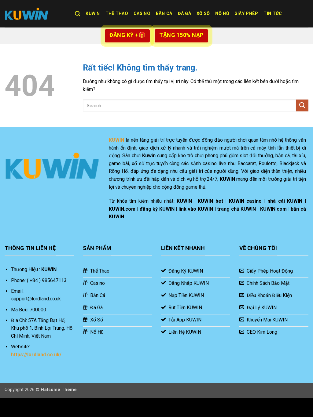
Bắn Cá (164, 13)
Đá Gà (184, 13)
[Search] (77, 14)
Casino (142, 13)
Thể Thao (116, 13)
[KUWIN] (35, 13)
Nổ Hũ (222, 13)
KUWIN (93, 13)
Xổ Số (203, 13)
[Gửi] (302, 105)
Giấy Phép (246, 13)
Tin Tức (272, 13)
